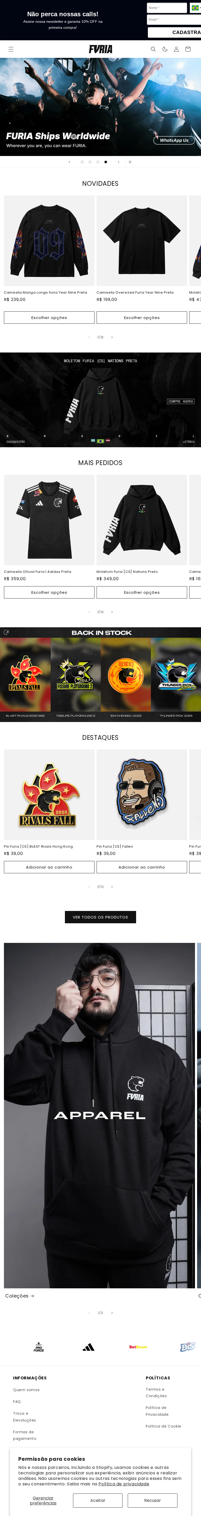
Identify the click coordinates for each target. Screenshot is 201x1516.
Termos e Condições (156, 1392)
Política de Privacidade (157, 1411)
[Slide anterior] (69, 162)
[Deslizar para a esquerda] (89, 337)
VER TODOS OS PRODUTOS (100, 917)
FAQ (17, 1401)
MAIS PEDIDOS (100, 462)
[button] (11, 49)
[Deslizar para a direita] (112, 337)
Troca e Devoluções (24, 1417)
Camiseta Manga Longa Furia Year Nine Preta (45, 292)
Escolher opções (49, 317)
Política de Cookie (163, 1426)
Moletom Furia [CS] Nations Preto (127, 572)
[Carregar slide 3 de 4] (98, 162)
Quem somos (26, 1389)
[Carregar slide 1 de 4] (82, 162)
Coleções (17, 1296)
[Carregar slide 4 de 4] (106, 162)
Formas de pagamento (24, 1435)
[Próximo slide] (118, 162)
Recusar (152, 1500)
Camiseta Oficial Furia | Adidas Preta (37, 572)
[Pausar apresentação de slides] (131, 162)
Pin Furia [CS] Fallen (115, 846)
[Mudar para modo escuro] (165, 49)
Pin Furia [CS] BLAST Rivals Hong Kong (38, 846)
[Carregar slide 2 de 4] (90, 162)
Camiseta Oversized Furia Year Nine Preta (135, 292)
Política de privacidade (123, 1484)
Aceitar (97, 1500)
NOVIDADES (100, 183)
